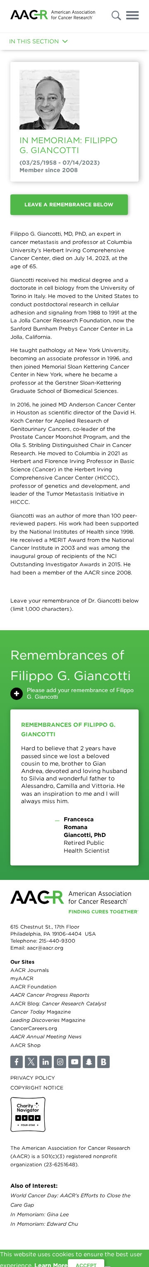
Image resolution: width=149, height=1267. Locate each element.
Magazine (40, 1012)
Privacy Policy (32, 1078)
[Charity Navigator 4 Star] (28, 1114)
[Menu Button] (132, 16)
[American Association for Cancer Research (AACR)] (52, 16)
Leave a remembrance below (68, 204)
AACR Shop (25, 1045)
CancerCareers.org (33, 1028)
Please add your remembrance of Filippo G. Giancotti (80, 693)
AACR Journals (29, 970)
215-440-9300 (57, 941)
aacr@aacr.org (45, 948)
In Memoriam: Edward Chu (44, 1224)
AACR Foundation (33, 986)
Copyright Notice (36, 1088)
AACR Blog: (58, 1003)
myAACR (22, 978)
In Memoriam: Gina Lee (39, 1214)
